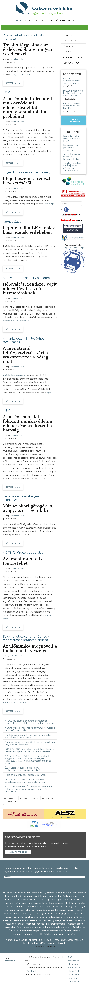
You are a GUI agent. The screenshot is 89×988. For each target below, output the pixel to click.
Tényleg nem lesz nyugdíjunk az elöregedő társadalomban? (72, 167)
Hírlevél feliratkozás (72, 58)
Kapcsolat (67, 52)
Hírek (62, 20)
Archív (71, 20)
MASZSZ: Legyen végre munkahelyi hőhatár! (72, 105)
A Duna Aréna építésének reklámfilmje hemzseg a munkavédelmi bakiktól (30, 729)
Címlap (18, 20)
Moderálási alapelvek (73, 962)
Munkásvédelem (18, 59)
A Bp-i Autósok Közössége (74, 247)
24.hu (49, 392)
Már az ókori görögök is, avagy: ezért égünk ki (28, 508)
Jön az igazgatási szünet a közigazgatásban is (72, 156)
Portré (54, 20)
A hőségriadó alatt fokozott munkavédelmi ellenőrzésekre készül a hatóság (27, 423)
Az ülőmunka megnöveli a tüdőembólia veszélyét (30, 648)
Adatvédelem (75, 967)
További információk (44, 946)
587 (21, 798)
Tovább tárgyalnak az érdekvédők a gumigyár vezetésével (28, 49)
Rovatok (27, 20)
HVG (32, 534)
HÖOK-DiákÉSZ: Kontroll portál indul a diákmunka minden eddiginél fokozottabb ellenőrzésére (29, 750)
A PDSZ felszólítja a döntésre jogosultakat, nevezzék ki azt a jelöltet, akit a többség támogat (29, 721)
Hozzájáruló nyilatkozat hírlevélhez (74, 974)
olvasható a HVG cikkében (16, 320)
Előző (11, 798)
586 (16, 798)
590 (34, 798)
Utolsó (16, 802)
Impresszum (74, 981)
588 (25, 798)
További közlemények (73, 121)
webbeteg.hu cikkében (14, 702)
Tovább (9, 802)
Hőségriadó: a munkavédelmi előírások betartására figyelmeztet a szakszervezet (25, 780)
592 (43, 798)
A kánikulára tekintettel (14, 375)
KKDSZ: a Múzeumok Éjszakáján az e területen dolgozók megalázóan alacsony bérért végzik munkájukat (28, 789)
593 (47, 798)
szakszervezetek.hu (10, 961)
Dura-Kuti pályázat (70, 63)
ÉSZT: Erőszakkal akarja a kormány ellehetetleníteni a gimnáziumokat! (22, 768)
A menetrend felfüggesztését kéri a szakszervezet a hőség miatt (25, 355)
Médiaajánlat (68, 46)
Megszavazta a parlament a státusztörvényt (71, 147)
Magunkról (67, 35)
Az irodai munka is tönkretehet (22, 561)
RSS (70, 957)
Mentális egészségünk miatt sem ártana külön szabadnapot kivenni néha (28, 736)
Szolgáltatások (69, 41)
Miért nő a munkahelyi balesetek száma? (25, 775)
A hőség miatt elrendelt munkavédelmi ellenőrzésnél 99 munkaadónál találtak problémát (27, 107)
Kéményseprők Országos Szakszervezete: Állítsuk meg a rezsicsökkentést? (30, 743)
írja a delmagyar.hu (23, 74)
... (29, 798)
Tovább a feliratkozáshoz (18, 852)
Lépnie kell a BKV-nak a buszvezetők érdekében (29, 230)
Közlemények (42, 20)
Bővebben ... (12, 83)
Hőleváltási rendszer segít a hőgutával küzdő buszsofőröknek (30, 288)
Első (5, 798)
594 (52, 798)
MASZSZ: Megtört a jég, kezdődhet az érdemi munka (73, 93)
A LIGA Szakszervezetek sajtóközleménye (71, 80)
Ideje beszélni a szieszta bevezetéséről (28, 180)
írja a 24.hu (50, 203)
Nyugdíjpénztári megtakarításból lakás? (71, 138)
